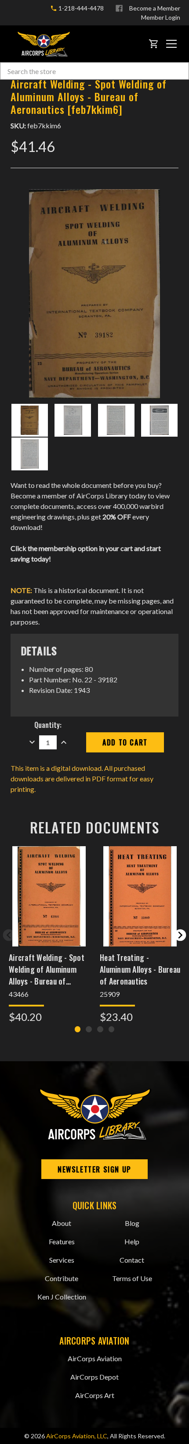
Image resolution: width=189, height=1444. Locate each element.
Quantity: (48, 725)
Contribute (61, 1278)
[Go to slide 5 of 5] (9, 935)
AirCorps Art (94, 1395)
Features (62, 1241)
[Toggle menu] (171, 44)
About (61, 1223)
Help (131, 1241)
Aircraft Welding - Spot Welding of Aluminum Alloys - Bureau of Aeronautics (46, 969)
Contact (132, 1260)
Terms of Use (132, 1278)
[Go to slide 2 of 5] (180, 935)
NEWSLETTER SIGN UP (94, 1169)
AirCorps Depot (94, 1377)
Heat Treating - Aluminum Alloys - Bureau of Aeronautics (140, 969)
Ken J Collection (61, 1296)
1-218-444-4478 (80, 8)
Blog (132, 1223)
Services (61, 1260)
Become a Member (154, 8)
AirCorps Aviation (95, 1358)
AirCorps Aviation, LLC (76, 1436)
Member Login (160, 17)
